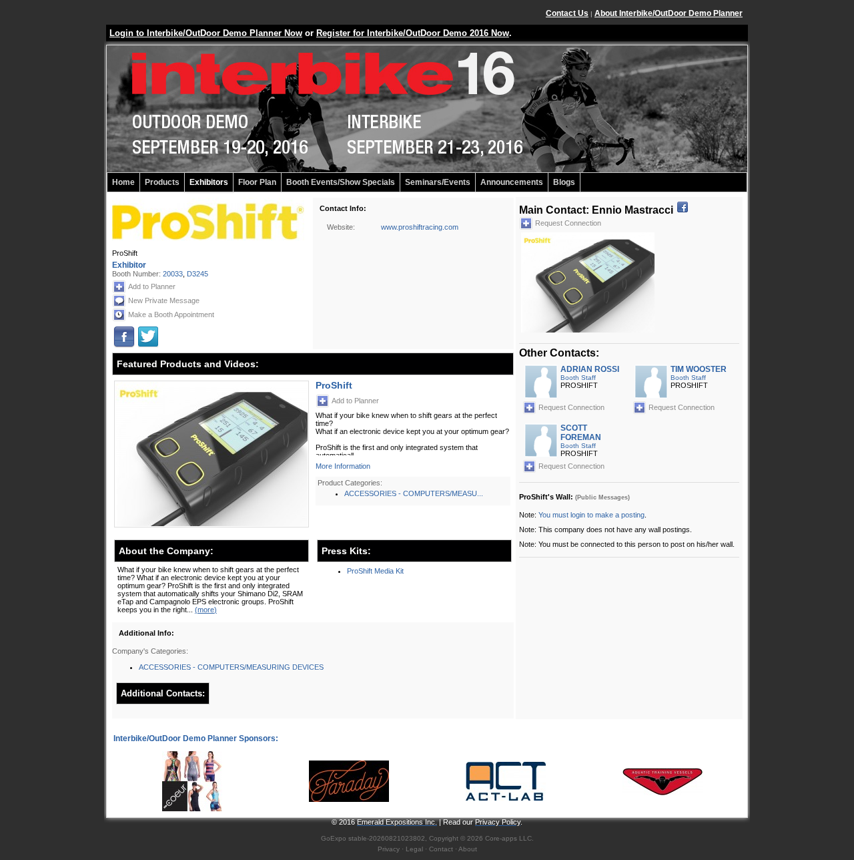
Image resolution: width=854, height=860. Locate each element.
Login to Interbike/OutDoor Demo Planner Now (205, 33)
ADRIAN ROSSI (589, 369)
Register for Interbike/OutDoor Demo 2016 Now (412, 33)
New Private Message (163, 300)
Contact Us (567, 13)
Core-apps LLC (508, 838)
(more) (206, 610)
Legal (414, 849)
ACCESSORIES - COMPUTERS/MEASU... (413, 493)
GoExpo (333, 838)
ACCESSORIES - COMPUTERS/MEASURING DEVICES (231, 667)
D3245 (197, 274)
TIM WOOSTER (699, 369)
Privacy (389, 849)
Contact (441, 849)
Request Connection (568, 223)
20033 (173, 274)
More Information (343, 466)
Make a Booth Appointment (171, 314)
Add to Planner (151, 286)
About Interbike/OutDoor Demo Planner (668, 13)
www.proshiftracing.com (419, 227)
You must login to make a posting (591, 515)
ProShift (334, 385)
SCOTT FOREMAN (580, 432)
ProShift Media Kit (375, 571)
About (467, 849)
